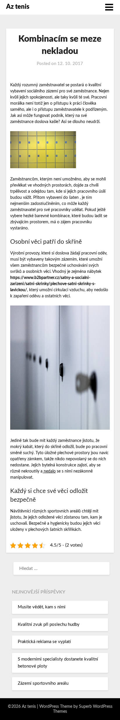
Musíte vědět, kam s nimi (42, 607)
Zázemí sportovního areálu (43, 683)
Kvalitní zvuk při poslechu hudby (49, 624)
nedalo (49, 471)
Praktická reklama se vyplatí (44, 642)
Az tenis (17, 6)
